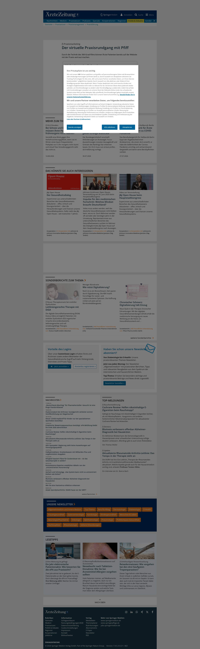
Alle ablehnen (109, 127)
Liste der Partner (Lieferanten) (78, 119)
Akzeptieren (127, 127)
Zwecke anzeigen (74, 127)
